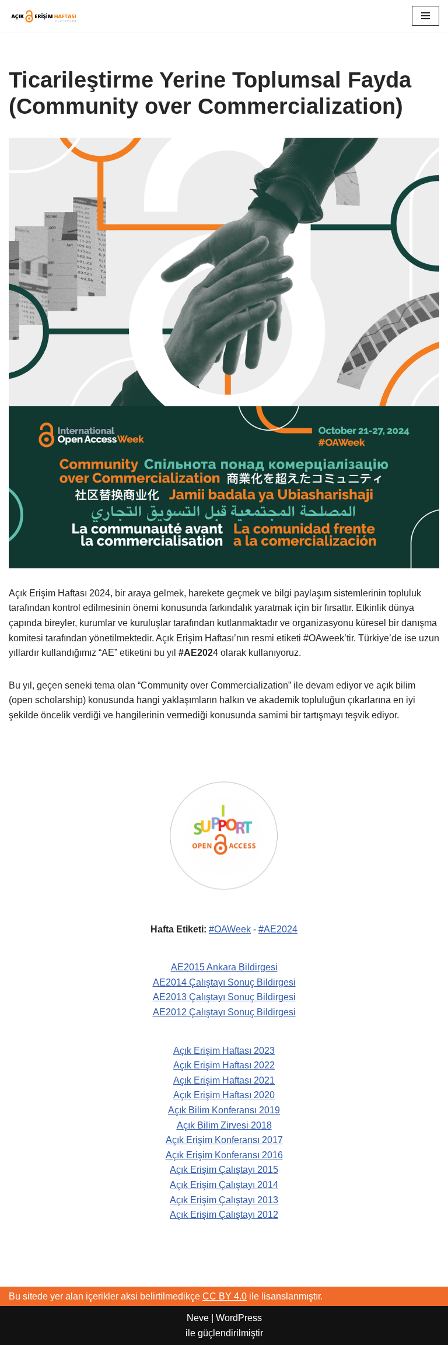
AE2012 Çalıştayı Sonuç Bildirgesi (224, 1012)
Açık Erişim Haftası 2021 (224, 1080)
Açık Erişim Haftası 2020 (224, 1095)
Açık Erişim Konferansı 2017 (224, 1140)
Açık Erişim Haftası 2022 (224, 1065)
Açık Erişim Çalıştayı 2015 (224, 1170)
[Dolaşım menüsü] (425, 16)
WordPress (239, 1318)
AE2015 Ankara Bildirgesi (224, 967)
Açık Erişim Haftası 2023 (224, 1051)
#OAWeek (230, 929)
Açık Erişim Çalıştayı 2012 (224, 1215)
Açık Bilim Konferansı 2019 (224, 1110)
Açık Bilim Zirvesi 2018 (224, 1125)
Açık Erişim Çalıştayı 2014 (224, 1185)
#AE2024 (278, 929)
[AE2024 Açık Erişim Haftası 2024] (44, 16)
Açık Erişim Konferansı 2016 (224, 1155)
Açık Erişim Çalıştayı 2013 (224, 1200)
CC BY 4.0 (224, 1296)
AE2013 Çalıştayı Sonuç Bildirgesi (224, 997)
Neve (198, 1318)
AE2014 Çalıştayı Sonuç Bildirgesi (224, 982)
